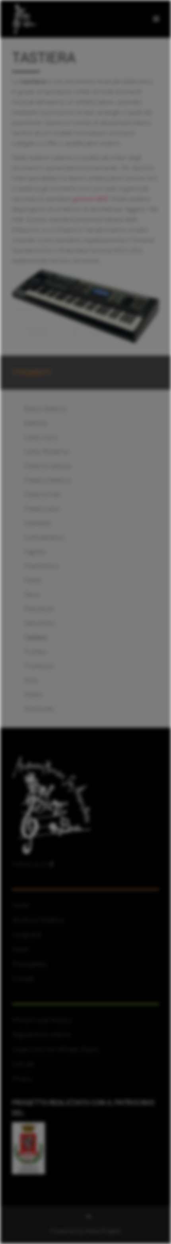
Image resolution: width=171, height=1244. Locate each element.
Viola (30, 680)
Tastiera (35, 637)
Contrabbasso (44, 537)
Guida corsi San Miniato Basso (55, 1049)
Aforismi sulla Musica (42, 1019)
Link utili (23, 1063)
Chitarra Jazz (42, 508)
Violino (33, 694)
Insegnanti (26, 934)
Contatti (23, 978)
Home (20, 905)
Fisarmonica (41, 565)
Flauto (33, 580)
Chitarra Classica (47, 465)
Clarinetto (37, 523)
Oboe (32, 594)
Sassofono (39, 623)
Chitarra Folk (42, 494)
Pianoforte (39, 608)
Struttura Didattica (38, 919)
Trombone (39, 665)
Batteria (35, 423)
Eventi (20, 949)
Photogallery (29, 963)
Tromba (35, 651)
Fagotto (35, 551)
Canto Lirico (41, 437)
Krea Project (103, 1231)
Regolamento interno (42, 1034)
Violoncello (39, 708)
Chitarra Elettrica (47, 480)
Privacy (22, 1078)
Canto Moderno (47, 451)
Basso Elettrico (45, 408)
